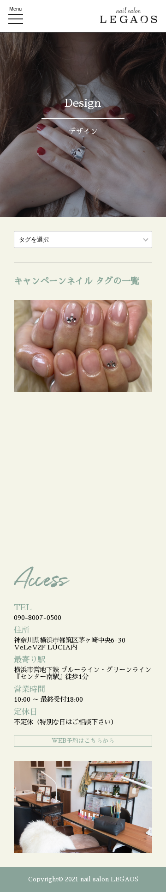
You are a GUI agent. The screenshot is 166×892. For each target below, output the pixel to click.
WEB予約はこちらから (83, 741)
